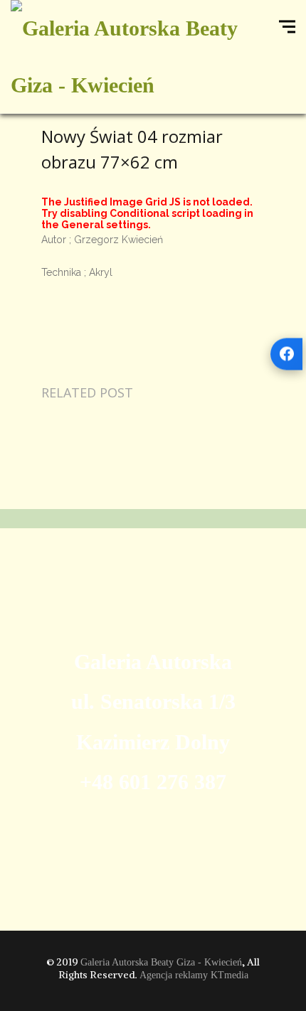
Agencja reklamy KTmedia (193, 975)
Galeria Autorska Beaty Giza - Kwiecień (161, 962)
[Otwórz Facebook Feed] (286, 354)
